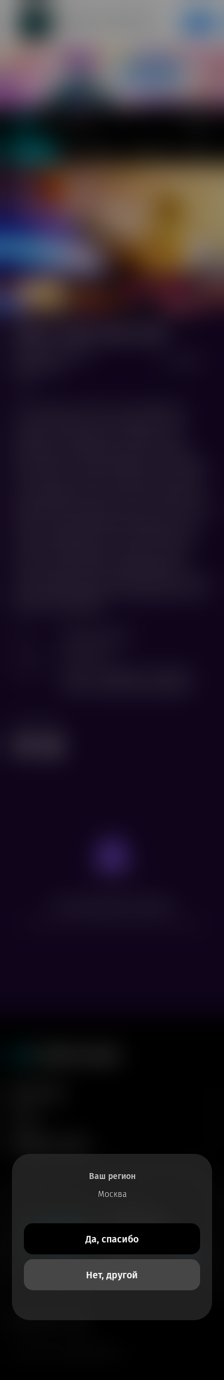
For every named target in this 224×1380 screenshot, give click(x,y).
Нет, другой (112, 1275)
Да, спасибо (112, 1239)
